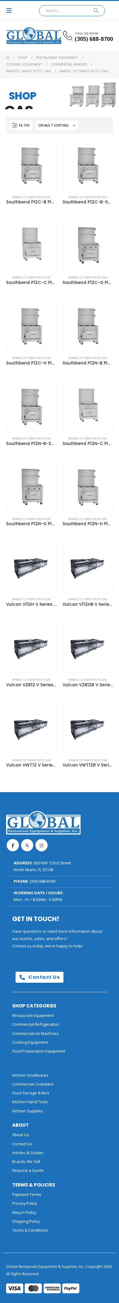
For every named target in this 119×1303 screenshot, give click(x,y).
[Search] (96, 10)
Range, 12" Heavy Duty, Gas (31, 197)
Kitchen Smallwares (30, 1075)
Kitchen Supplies (27, 1111)
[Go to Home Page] (7, 57)
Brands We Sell (26, 1161)
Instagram (41, 845)
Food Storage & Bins (30, 1093)
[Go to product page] (31, 165)
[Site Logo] (23, 36)
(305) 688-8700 (42, 881)
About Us (20, 1134)
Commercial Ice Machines (35, 1033)
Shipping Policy (26, 1221)
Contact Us (43, 977)
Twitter (27, 845)
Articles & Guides (28, 1152)
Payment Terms (26, 1194)
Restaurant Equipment (33, 1015)
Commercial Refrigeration (35, 1024)
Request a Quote (28, 1170)
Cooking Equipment (30, 1042)
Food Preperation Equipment (38, 1051)
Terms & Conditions (30, 1230)
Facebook (13, 845)
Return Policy (24, 1212)
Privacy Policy (24, 1203)
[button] (11, 10)
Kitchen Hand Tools (30, 1101)
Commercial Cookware (33, 1084)
